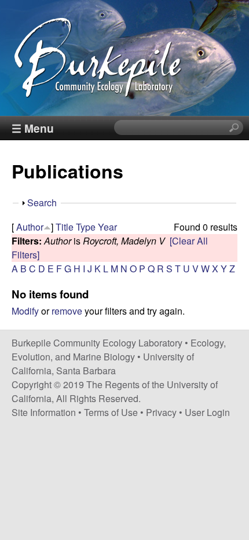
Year (107, 226)
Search (42, 202)
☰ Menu (33, 128)
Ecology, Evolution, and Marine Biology (119, 349)
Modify (25, 311)
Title (65, 226)
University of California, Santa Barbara (103, 363)
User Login (207, 412)
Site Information (44, 412)
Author (29, 226)
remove (67, 311)
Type (86, 226)
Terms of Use (111, 412)
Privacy (161, 412)
